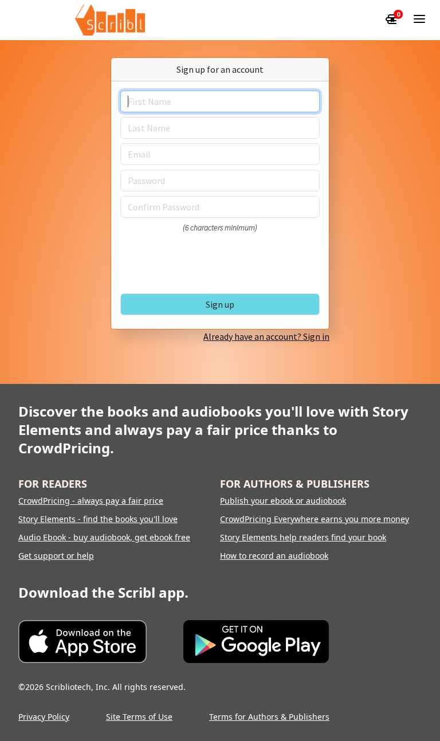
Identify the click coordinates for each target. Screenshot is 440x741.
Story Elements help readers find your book (303, 537)
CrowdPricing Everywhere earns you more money (314, 518)
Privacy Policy (43, 716)
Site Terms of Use (139, 716)
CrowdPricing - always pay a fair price (90, 500)
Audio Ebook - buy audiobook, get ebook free (104, 537)
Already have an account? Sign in (266, 336)
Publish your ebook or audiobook (283, 500)
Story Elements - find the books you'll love (98, 518)
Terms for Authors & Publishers (269, 716)
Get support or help (56, 555)
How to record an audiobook (274, 555)
